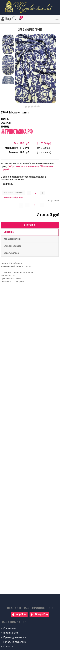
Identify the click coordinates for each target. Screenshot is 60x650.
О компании (9, 628)
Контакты (8, 646)
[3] (32, 106)
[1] (26, 106)
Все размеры (53, 201)
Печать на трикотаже (14, 642)
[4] (35, 106)
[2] (29, 106)
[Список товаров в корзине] (21, 21)
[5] (38, 106)
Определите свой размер (12, 197)
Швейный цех (10, 632)
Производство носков (14, 637)
